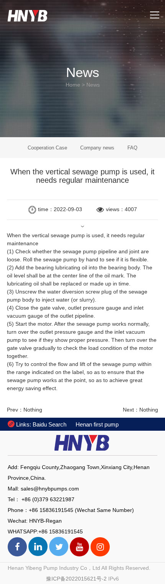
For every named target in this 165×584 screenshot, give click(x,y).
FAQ (132, 148)
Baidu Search (49, 424)
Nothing (32, 410)
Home (73, 85)
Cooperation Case (47, 148)
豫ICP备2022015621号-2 (76, 579)
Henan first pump (97, 424)
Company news (97, 148)
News (93, 85)
